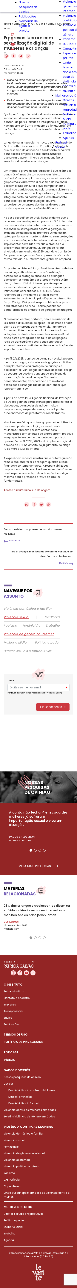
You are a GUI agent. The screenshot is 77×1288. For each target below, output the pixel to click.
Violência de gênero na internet (29, 634)
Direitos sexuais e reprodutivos (28, 651)
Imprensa (10, 1004)
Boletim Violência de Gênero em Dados (29, 1116)
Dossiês (8, 1084)
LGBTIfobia (52, 617)
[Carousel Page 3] (39, 850)
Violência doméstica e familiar (28, 608)
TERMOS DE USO (15, 1034)
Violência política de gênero (22, 1166)
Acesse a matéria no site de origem (27, 490)
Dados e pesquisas (22, 836)
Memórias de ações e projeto (28, 26)
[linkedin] (12, 49)
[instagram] (12, 35)
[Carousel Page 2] (35, 850)
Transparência (13, 1011)
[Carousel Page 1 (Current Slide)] (31, 850)
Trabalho (69, 133)
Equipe (8, 1018)
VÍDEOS (9, 1060)
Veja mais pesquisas (35, 866)
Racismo (69, 39)
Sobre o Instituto (14, 991)
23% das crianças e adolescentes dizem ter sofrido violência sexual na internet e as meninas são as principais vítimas (37, 910)
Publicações (27, 16)
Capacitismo (12, 1186)
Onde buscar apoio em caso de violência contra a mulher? (70, 76)
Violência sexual (16, 617)
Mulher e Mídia (15, 642)
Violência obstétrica (17, 1160)
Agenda (68, 138)
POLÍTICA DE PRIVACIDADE (23, 1042)
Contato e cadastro (17, 998)
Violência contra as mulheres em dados (30, 1110)
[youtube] (13, 44)
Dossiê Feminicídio (20, 1097)
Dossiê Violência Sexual (23, 1103)
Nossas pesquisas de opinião (28, 7)
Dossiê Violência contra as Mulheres (31, 1090)
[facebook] (12, 40)
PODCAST (11, 1052)
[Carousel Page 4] (44, 850)
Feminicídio (31, 625)
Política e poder (47, 642)
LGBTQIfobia (12, 1179)
